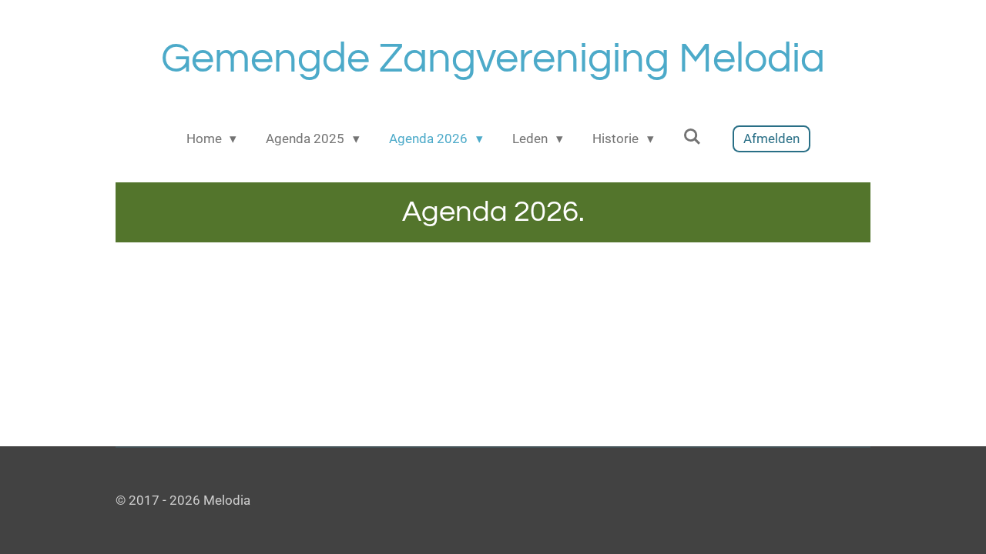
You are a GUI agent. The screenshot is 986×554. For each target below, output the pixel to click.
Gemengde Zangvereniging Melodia (493, 59)
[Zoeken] (692, 137)
